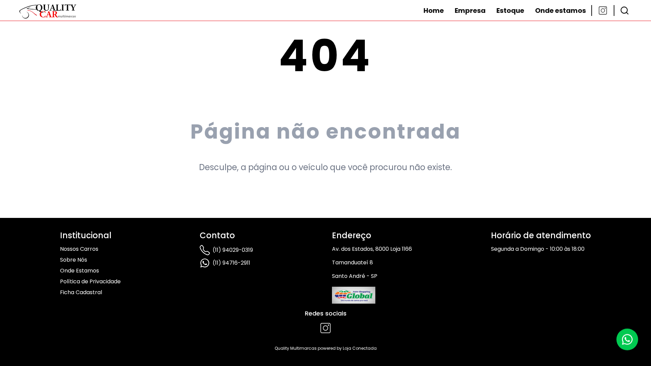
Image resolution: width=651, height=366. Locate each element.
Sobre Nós (73, 260)
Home (433, 10)
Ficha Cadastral (81, 292)
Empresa (470, 10)
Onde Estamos (79, 270)
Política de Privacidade (90, 281)
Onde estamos (560, 10)
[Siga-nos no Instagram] (602, 10)
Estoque (510, 10)
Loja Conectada (360, 348)
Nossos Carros (79, 249)
